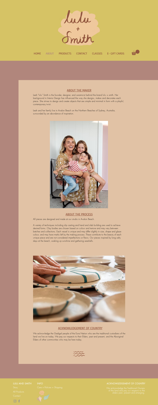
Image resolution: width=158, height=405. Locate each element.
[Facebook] (19, 401)
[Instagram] (15, 401)
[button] (135, 52)
